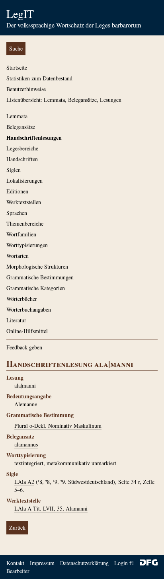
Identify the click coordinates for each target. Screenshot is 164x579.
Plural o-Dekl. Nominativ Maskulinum (58, 425)
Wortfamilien (21, 234)
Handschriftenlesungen (34, 137)
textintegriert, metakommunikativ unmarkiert (65, 463)
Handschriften (22, 159)
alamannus (26, 444)
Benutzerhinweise (26, 89)
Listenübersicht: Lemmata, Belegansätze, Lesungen (63, 99)
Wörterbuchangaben (28, 309)
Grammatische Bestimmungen (40, 277)
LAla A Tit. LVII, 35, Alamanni (51, 508)
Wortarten (17, 255)
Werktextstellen (23, 202)
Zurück (17, 527)
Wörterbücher (21, 298)
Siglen (13, 170)
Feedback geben (24, 347)
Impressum (42, 563)
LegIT (20, 13)
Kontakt (15, 563)
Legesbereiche (22, 148)
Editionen (17, 191)
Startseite (16, 67)
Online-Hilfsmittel (27, 331)
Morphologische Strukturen (37, 266)
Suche (16, 48)
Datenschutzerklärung (84, 563)
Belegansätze (20, 127)
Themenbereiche (24, 223)
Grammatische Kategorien (35, 288)
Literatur (16, 320)
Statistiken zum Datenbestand (39, 78)
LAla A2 (24, 481)
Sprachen (16, 212)
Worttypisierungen (27, 245)
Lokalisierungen (24, 180)
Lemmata (16, 116)
